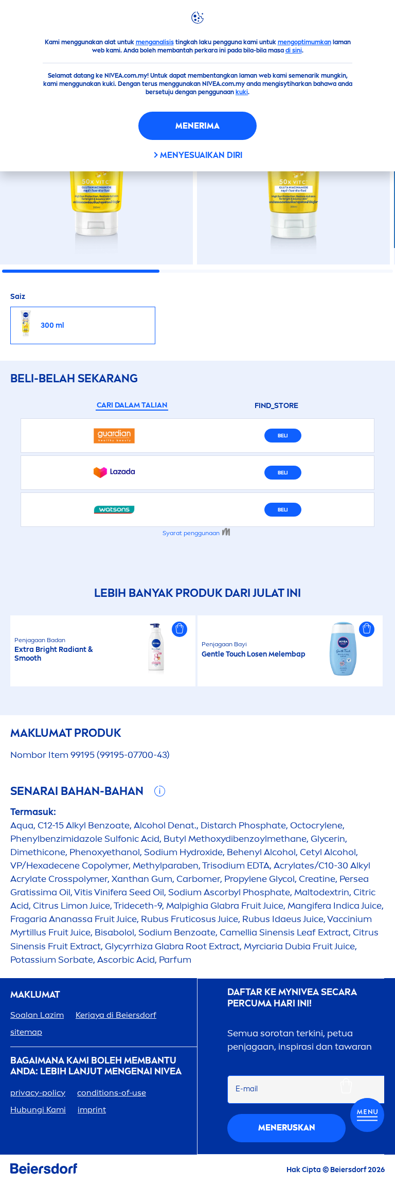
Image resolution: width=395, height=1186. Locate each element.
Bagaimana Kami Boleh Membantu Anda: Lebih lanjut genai (96, 1066)
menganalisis (155, 42)
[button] (179, 629)
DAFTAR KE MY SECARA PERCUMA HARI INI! (292, 998)
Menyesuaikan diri (201, 155)
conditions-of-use (111, 1093)
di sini (293, 50)
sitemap (26, 1032)
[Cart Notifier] (367, 1115)
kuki (242, 92)
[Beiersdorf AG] (43, 1170)
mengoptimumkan (304, 42)
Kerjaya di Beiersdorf (116, 1015)
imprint (92, 1109)
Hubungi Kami (38, 1109)
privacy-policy (37, 1093)
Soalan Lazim (37, 1015)
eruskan (286, 1127)
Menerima (197, 126)
